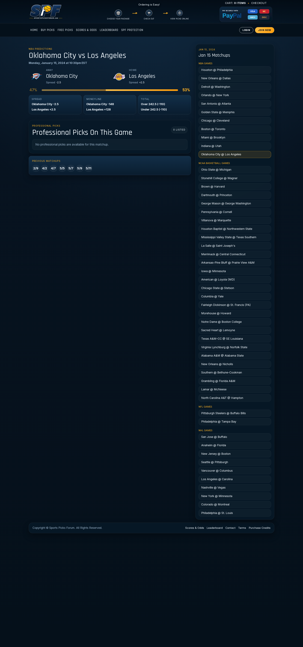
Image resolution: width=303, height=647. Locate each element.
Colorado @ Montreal (215, 504)
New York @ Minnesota (216, 496)
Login (246, 30)
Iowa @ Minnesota (213, 271)
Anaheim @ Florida (213, 445)
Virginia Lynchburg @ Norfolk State (224, 347)
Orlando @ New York (215, 95)
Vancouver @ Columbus (217, 470)
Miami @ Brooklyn (213, 137)
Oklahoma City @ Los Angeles (221, 154)
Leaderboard (109, 30)
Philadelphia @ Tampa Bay (218, 421)
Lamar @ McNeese (213, 389)
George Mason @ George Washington (226, 203)
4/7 (53, 168)
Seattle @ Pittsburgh (214, 462)
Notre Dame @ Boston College (221, 321)
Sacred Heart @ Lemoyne (218, 330)
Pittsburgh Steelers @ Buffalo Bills (223, 413)
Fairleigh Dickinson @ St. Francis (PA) (226, 305)
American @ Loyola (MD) (218, 279)
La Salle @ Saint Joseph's (218, 245)
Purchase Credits (259, 527)
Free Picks (65, 30)
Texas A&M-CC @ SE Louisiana (222, 338)
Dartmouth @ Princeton (216, 195)
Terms (242, 527)
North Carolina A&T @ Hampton (222, 398)
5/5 (62, 168)
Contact (230, 527)
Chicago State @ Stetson (217, 288)
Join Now (264, 30)
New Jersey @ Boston (216, 453)
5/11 (88, 168)
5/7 (70, 168)
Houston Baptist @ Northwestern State (226, 228)
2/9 (35, 168)
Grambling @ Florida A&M (218, 381)
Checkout (259, 3)
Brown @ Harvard (213, 186)
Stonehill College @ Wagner (219, 178)
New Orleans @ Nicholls (217, 364)
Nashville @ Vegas (213, 487)
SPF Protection (132, 30)
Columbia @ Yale (212, 296)
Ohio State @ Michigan (216, 169)
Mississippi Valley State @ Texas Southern (228, 237)
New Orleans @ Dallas (216, 78)
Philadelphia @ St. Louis (217, 513)
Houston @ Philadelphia (217, 70)
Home (34, 30)
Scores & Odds (86, 30)
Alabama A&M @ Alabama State (222, 355)
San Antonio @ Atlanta (216, 103)
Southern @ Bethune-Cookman (221, 372)
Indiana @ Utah (211, 146)
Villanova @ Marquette (216, 220)
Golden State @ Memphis (218, 112)
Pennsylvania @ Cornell (216, 212)
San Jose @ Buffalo (214, 436)
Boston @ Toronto (213, 129)
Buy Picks (48, 30)
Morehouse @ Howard (216, 313)
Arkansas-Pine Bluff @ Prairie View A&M (228, 262)
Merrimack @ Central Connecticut (223, 254)
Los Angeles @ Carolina (217, 479)
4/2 (44, 168)
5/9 (79, 168)
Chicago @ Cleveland (215, 120)
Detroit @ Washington (215, 86)
